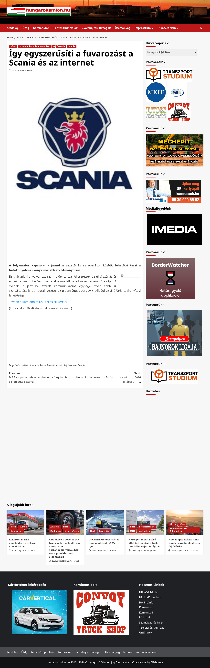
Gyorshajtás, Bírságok (96, 28)
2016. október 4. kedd (22, 70)
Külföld (23, 526)
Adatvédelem (167, 28)
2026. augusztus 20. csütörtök (185, 550)
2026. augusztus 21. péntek (143, 550)
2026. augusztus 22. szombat (105, 550)
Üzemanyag (122, 28)
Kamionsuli (146, 612)
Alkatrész (54, 526)
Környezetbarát (146, 526)
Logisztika (104, 531)
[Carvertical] (39, 612)
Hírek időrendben (150, 597)
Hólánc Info (146, 602)
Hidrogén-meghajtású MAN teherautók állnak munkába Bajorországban (144, 543)
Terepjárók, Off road (151, 627)
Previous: (38, 377)
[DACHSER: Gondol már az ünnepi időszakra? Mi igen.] (105, 522)
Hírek (13, 46)
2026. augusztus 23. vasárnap (65, 560)
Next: (108, 377)
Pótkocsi (144, 617)
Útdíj (26, 28)
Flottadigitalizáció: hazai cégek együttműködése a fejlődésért (184, 543)
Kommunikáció (38, 365)
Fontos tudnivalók (65, 28)
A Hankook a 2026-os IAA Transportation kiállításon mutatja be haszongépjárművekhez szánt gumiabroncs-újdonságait (65, 548)
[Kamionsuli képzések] (173, 191)
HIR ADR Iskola (148, 592)
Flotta (173, 524)
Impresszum (143, 28)
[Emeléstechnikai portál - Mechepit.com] (174, 149)
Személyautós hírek (151, 622)
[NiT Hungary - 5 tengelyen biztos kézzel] (174, 333)
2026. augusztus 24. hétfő (23, 550)
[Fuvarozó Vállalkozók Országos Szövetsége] (156, 112)
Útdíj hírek (145, 632)
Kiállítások (55, 531)
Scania (72, 46)
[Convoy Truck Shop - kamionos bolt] (179, 112)
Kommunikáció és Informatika (34, 46)
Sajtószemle (59, 46)
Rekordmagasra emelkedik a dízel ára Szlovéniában (22, 543)
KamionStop (41, 28)
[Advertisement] (74, 237)
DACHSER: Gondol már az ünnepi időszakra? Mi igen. (104, 543)
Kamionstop (146, 607)
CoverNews (139, 662)
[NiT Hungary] (177, 92)
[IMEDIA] (174, 229)
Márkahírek (144, 531)
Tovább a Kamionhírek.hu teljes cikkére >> (38, 302)
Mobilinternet (54, 365)
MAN (132, 531)
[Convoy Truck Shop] (101, 612)
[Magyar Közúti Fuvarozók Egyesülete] (156, 92)
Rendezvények (71, 531)
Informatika (21, 365)
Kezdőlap (13, 28)
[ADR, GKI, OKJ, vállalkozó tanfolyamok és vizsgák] (169, 74)
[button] (201, 28)
